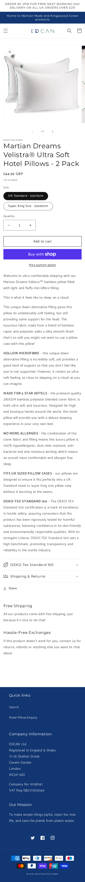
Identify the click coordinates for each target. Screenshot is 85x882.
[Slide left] (33, 132)
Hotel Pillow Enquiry (23, 717)
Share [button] (13, 588)
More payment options (42, 265)
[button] (6, 31)
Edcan (37, 873)
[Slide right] (53, 132)
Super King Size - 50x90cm (28, 206)
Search (14, 707)
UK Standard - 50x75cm (25, 196)
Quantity (9, 216)
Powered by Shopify (49, 873)
